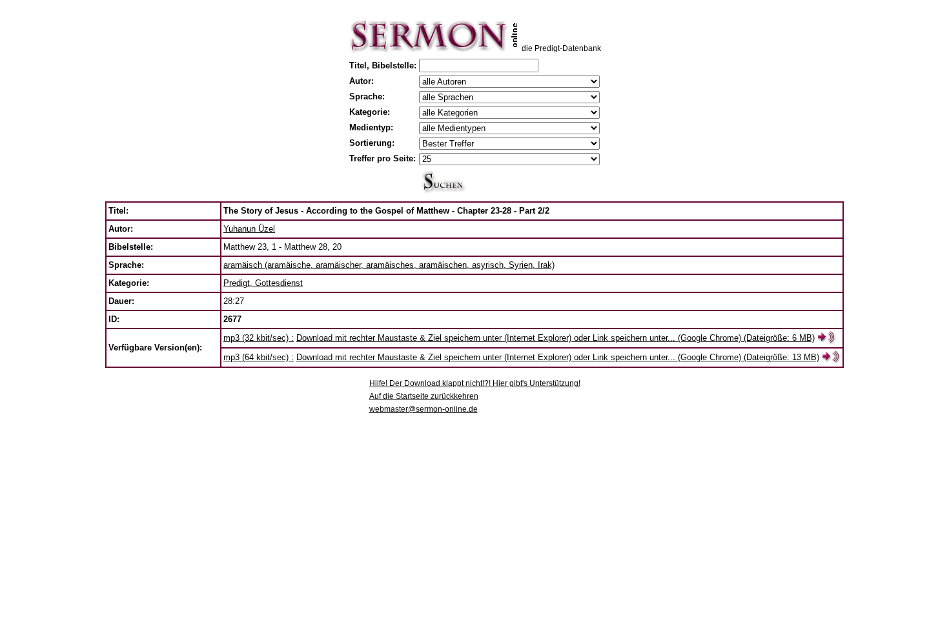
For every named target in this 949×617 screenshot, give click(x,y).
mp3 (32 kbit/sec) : (258, 338)
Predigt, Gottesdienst (263, 283)
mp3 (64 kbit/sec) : (258, 357)
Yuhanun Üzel (249, 229)
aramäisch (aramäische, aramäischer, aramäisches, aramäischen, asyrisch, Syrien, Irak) (389, 265)
